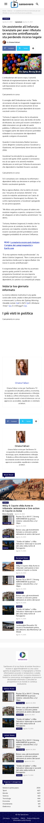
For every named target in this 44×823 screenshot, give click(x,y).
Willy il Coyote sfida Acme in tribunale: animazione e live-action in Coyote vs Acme (20, 508)
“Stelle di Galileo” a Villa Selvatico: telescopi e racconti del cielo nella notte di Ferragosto (28, 544)
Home (4, 11)
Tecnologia (6, 523)
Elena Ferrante (7, 514)
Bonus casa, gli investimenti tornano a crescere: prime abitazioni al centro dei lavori (28, 532)
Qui (17, 303)
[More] (33, 48)
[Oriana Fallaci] (4, 42)
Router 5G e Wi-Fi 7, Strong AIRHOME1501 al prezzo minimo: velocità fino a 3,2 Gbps (27, 519)
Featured (19, 622)
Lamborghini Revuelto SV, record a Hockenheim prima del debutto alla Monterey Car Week (28, 628)
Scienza (10, 11)
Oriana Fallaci (14, 42)
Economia (6, 536)
